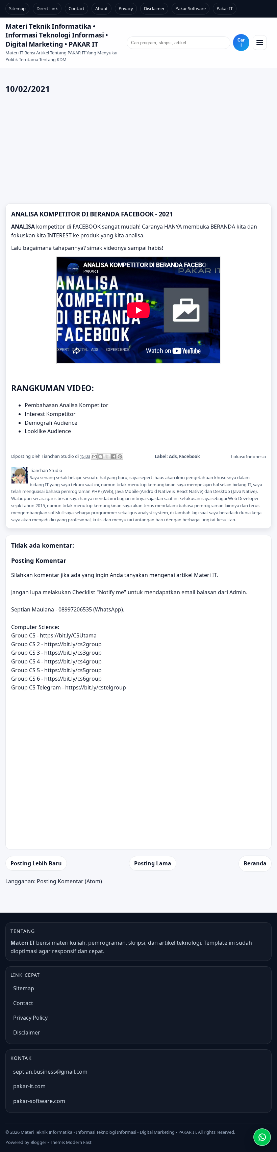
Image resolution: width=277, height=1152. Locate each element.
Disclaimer (154, 8)
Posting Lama (152, 863)
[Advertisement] (138, 149)
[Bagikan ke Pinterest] (120, 456)
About (101, 8)
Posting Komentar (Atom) (69, 881)
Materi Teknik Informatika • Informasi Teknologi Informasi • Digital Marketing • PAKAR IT (56, 35)
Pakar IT (225, 8)
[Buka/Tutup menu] (260, 42)
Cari (241, 42)
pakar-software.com (39, 1101)
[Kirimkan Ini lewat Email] (94, 456)
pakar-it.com (29, 1086)
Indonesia (256, 456)
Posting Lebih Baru (36, 863)
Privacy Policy (30, 1017)
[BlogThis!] (100, 456)
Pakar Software (190, 8)
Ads (173, 456)
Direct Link (47, 8)
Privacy (126, 8)
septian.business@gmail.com (50, 1071)
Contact (76, 8)
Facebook (189, 456)
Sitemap (17, 8)
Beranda (255, 863)
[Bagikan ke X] (107, 456)
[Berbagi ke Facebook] (113, 456)
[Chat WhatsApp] (262, 1137)
